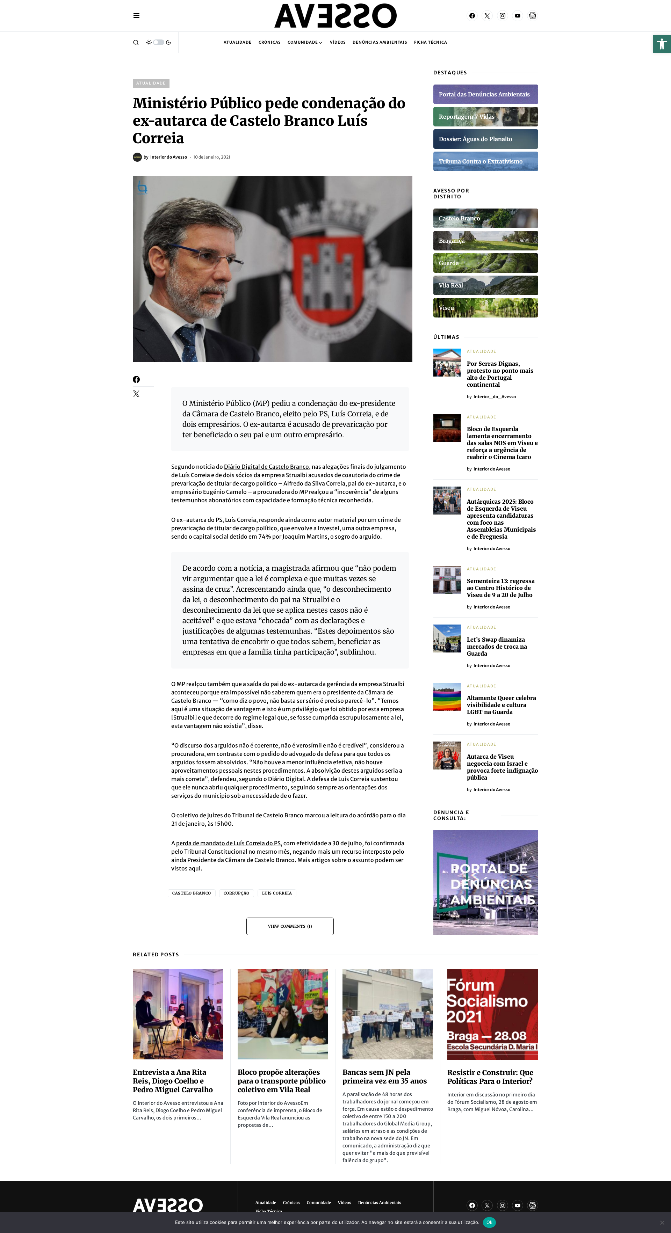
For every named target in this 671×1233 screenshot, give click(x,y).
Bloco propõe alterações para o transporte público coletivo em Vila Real (282, 1081)
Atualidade (151, 83)
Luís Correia (277, 893)
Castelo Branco (191, 893)
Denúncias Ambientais (379, 1202)
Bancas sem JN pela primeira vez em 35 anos (384, 1076)
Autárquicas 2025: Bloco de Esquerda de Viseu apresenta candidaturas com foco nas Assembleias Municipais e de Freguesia (501, 519)
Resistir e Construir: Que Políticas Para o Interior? (490, 1077)
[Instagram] (502, 16)
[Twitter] (487, 16)
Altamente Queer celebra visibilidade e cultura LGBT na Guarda (501, 704)
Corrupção (237, 893)
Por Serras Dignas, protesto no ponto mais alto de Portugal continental (500, 374)
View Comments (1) (290, 926)
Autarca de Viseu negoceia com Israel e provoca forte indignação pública (502, 767)
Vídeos (344, 1202)
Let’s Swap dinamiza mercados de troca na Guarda (497, 646)
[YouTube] (517, 16)
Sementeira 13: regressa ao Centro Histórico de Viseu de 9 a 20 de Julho (501, 587)
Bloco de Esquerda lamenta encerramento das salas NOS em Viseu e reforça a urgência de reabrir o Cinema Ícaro (502, 442)
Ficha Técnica (268, 1211)
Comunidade (319, 1202)
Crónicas (291, 1202)
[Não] (662, 1222)
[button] (662, 44)
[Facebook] (472, 16)
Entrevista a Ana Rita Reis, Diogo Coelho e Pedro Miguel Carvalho (173, 1081)
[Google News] (532, 16)
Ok (489, 1222)
